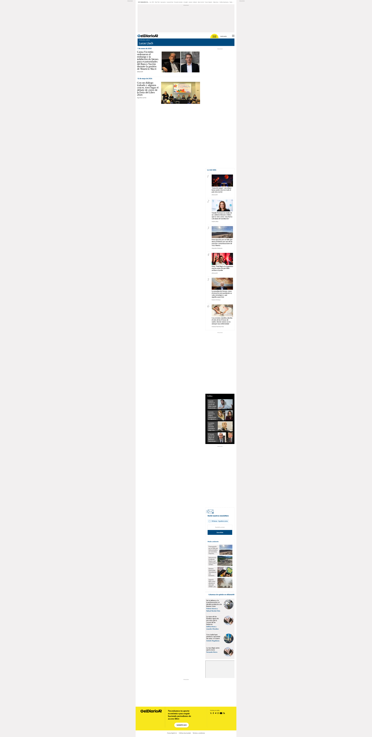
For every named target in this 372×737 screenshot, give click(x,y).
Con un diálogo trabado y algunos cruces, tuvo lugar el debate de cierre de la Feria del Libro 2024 (147, 88)
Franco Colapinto (208, 2)
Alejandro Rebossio (217, 248)
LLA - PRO (152, 2)
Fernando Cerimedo (178, 2)
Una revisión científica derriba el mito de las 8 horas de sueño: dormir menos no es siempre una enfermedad (222, 321)
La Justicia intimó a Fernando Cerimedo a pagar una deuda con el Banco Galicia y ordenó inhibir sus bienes (212, 426)
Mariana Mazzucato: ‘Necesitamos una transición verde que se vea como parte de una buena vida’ (212, 572)
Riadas (231, 2)
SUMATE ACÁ (181, 725)
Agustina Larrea (141, 97)
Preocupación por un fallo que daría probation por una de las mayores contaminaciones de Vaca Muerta (222, 242)
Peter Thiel (157, 2)
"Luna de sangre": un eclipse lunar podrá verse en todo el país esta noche (221, 190)
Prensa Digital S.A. (172, 733)
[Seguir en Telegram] (215, 713)
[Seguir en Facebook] (213, 713)
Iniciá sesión (223, 36)
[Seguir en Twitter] (211, 713)
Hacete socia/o (214, 36)
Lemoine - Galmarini (193, 2)
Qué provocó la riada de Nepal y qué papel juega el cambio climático (213, 561)
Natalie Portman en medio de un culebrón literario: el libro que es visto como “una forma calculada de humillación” (222, 216)
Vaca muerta (163, 2)
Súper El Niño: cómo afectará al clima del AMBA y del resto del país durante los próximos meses (212, 583)
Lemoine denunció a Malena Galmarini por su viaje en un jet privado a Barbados (212, 415)
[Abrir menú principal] (233, 36)
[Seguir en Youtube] (221, 713)
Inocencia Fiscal (170, 2)
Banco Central (201, 2)
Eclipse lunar (215, 2)
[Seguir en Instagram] (218, 713)
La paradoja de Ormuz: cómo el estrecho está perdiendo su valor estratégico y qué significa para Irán (222, 294)
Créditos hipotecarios (224, 2)
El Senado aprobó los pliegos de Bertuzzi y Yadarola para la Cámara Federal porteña (212, 437)
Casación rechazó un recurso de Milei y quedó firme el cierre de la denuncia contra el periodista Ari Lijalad (212, 404)
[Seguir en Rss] (224, 713)
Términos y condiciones (199, 733)
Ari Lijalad (186, 2)
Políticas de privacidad (185, 733)
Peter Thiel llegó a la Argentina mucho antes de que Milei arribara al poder (222, 268)
